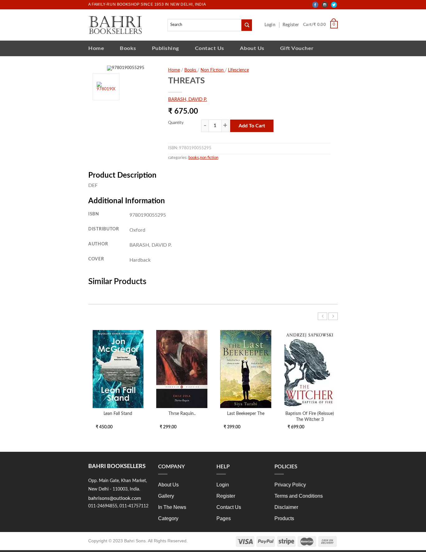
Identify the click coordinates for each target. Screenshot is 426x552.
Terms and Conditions (298, 496)
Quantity (176, 123)
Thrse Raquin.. (182, 413)
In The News (172, 507)
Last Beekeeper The (245, 413)
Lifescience (238, 70)
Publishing (165, 48)
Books (128, 48)
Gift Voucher (297, 48)
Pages (223, 518)
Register (292, 25)
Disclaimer (286, 507)
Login (273, 25)
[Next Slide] (333, 316)
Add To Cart (252, 125)
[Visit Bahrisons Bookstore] (115, 25)
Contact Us (209, 48)
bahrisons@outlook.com (114, 498)
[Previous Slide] (322, 316)
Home (96, 48)
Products (284, 518)
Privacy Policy (290, 484)
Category (168, 518)
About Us (252, 48)
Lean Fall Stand (118, 413)
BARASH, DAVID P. (187, 99)
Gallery (166, 496)
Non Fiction (213, 70)
